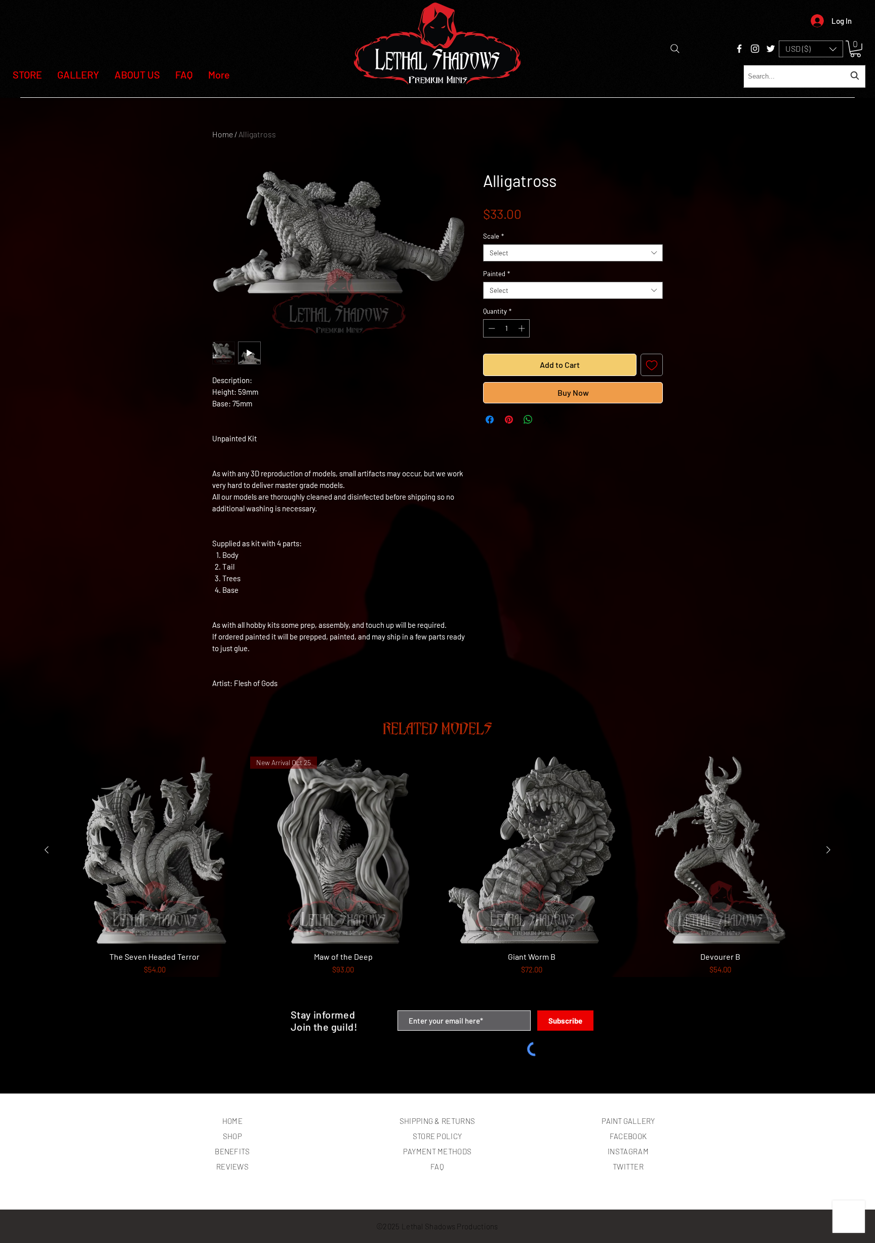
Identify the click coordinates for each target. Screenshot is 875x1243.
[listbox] (811, 49)
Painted (496, 274)
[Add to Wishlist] (652, 365)
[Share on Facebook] (490, 419)
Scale (493, 236)
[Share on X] (547, 419)
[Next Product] (828, 850)
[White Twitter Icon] (770, 48)
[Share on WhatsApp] (528, 419)
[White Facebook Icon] (739, 48)
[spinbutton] (506, 328)
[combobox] (804, 76)
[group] (437, 879)
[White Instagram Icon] (755, 48)
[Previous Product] (47, 850)
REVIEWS (232, 1166)
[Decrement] (491, 328)
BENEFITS (232, 1151)
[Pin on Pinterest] (509, 419)
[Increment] (522, 328)
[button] (811, 49)
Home (222, 134)
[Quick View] (154, 850)
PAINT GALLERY (628, 1120)
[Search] (675, 48)
